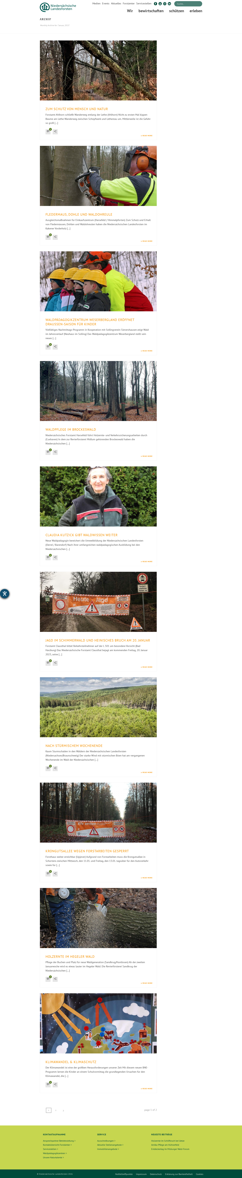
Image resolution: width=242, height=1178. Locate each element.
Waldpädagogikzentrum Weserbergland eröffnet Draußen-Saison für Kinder (90, 322)
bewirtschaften (151, 10)
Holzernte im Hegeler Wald (70, 956)
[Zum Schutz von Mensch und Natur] (98, 70)
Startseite (173, 31)
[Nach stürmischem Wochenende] (98, 707)
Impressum (141, 1174)
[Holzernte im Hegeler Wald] (98, 918)
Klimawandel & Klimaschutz (71, 1062)
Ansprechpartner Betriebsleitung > (59, 1140)
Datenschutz (156, 1174)
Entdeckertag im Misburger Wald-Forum (170, 1149)
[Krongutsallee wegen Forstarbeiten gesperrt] (98, 813)
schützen (176, 10)
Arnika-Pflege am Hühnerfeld (165, 1145)
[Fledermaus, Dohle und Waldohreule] (98, 176)
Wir (130, 10)
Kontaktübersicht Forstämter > (57, 1144)
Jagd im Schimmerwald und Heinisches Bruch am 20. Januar (98, 640)
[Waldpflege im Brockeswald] (98, 391)
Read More (148, 135)
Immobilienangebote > (108, 1149)
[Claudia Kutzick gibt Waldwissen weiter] (98, 496)
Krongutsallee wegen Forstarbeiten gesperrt (87, 851)
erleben (196, 10)
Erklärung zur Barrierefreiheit (179, 1174)
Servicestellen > (50, 1149)
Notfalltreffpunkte (124, 1174)
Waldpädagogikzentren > (55, 1153)
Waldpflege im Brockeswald (71, 429)
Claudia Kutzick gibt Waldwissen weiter (82, 535)
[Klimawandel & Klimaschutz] (98, 1023)
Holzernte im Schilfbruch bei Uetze (167, 1140)
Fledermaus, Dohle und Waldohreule (79, 214)
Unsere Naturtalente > (53, 1157)
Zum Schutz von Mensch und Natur (77, 109)
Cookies (199, 1174)
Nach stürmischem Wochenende (74, 746)
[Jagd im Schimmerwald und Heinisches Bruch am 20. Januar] (98, 602)
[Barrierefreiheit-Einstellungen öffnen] (4, 593)
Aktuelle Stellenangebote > (110, 1144)
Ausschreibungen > (106, 1140)
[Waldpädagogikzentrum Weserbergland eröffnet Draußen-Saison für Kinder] (98, 281)
